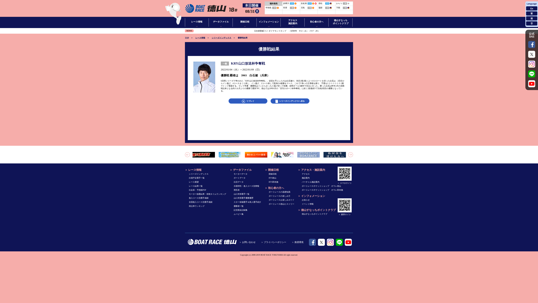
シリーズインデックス (221, 38)
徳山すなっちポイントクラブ (314, 214)
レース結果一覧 (196, 186)
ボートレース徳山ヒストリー (281, 204)
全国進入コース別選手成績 (200, 202)
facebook (312, 242)
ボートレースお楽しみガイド (281, 200)
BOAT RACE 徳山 (211, 8)
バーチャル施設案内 (310, 182)
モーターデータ (240, 174)
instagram (330, 242)
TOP (187, 38)
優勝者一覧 (239, 206)
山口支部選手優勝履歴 (243, 198)
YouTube (348, 242)
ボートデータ (239, 178)
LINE (339, 242)
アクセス (306, 174)
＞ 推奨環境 (297, 242)
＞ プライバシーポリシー (273, 242)
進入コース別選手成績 (198, 198)
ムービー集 (239, 214)
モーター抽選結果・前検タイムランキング (207, 194)
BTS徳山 (272, 178)
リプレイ (250, 101)
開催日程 (273, 174)
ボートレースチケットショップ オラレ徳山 (321, 186)
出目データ (239, 182)
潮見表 (237, 190)
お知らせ (306, 200)
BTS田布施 (273, 182)
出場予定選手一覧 (197, 178)
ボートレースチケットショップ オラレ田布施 (322, 190)
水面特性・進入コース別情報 (246, 186)
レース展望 (194, 182)
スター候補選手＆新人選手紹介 (247, 202)
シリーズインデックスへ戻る (292, 101)
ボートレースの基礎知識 (279, 192)
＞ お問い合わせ (247, 242)
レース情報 (200, 38)
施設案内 (306, 178)
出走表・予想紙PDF (197, 190)
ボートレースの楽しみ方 (279, 196)
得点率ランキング (197, 206)
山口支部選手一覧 (241, 194)
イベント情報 (308, 204)
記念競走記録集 (240, 210)
